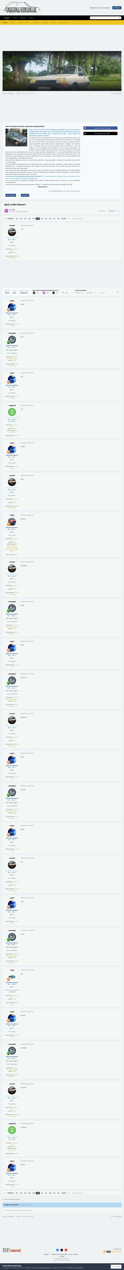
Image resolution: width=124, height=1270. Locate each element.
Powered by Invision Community (61, 1260)
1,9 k (14, 529)
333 (50, 218)
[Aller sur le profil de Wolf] (12, 522)
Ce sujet (113, 17)
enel (12, 970)
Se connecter (11, 195)
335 (58, 218)
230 (14, 419)
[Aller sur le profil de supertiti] (12, 412)
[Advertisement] (62, 37)
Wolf (12, 515)
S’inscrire (117, 7)
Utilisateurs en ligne (23, 22)
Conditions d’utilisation (44, 1267)
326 (21, 218)
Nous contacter (73, 1254)
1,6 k (15, 347)
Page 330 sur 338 (77, 218)
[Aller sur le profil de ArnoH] (12, 232)
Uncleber (12, 333)
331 (42, 218)
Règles (53, 22)
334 (54, 218)
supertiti (12, 405)
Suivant (63, 218)
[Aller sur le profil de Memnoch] (34, 293)
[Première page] (5, 218)
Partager (102, 210)
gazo (12, 301)
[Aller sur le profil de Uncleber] (12, 340)
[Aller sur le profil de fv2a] (6, 211)
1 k (15, 314)
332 (46, 218)
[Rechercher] (119, 17)
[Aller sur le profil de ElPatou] (53, 293)
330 (38, 218)
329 (33, 218)
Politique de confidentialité (59, 1254)
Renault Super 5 (63, 22)
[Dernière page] (68, 218)
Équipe (13, 22)
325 (17, 218)
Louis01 (117, 88)
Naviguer (7, 18)
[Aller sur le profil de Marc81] (63, 293)
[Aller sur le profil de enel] (12, 977)
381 (15, 239)
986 (15, 984)
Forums (5, 22)
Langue (46, 1254)
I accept (117, 1266)
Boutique (22, 18)
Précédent (10, 218)
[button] (115, 71)
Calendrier (45, 22)
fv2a (13, 209)
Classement (35, 22)
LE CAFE (24, 211)
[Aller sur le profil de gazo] (12, 307)
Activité (15, 18)
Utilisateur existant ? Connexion (100, 8)
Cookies (61, 1256)
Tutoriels (31, 18)
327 (25, 218)
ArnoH (12, 225)
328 (29, 218)
